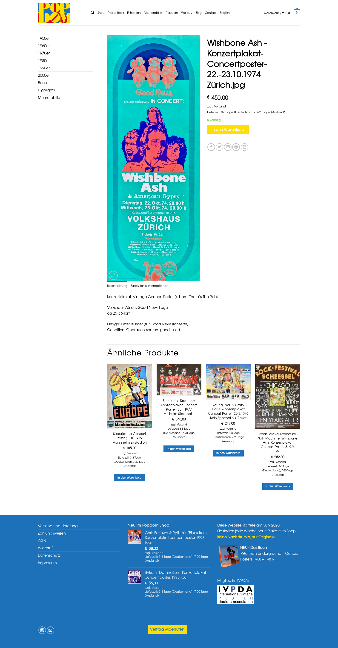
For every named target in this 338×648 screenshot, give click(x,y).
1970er (44, 53)
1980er (44, 60)
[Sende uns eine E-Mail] (50, 630)
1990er (44, 67)
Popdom (172, 12)
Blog (198, 12)
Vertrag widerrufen (167, 629)
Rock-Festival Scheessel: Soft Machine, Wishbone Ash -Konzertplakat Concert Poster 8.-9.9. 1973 (277, 442)
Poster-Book (116, 12)
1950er (44, 38)
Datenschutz (49, 555)
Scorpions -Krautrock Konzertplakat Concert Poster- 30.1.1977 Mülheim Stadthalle (179, 407)
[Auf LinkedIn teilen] (244, 147)
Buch (42, 82)
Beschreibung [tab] (117, 285)
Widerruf (45, 547)
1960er (44, 45)
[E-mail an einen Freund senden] (228, 147)
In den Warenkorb (228, 129)
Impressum (47, 562)
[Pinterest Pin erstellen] (236, 147)
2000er (44, 75)
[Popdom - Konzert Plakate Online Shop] (61, 12)
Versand (220, 106)
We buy (186, 12)
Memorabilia (153, 12)
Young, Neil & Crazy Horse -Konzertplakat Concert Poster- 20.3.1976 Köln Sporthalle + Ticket (228, 411)
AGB (42, 540)
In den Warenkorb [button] (129, 477)
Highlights (46, 90)
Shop (101, 12)
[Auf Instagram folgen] (42, 630)
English (225, 12)
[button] (282, 12)
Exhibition (134, 12)
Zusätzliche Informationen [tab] (149, 285)
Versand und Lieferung (58, 525)
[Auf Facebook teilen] (211, 147)
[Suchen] (92, 12)
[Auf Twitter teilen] (219, 147)
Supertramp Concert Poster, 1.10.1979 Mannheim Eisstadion (129, 437)
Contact (211, 12)
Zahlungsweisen (52, 533)
